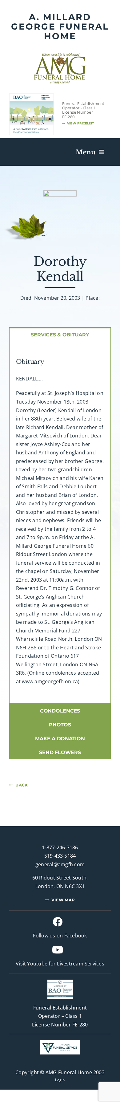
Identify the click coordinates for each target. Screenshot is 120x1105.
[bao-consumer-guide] (32, 96)
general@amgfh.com (60, 864)
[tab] (60, 334)
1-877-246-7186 (60, 847)
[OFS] (60, 1042)
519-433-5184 (60, 855)
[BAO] (60, 982)
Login (60, 1080)
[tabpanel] (60, 522)
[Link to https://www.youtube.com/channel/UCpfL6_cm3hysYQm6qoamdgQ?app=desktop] (57, 950)
